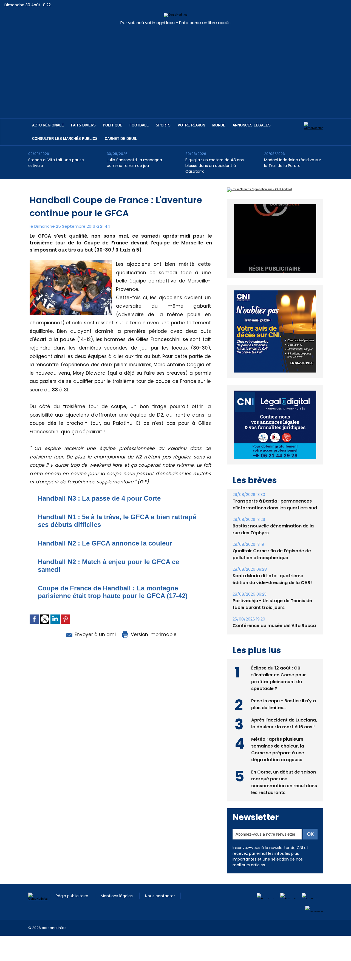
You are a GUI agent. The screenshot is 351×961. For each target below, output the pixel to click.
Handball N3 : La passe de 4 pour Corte (99, 498)
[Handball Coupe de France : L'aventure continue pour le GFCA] (71, 261)
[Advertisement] (175, 69)
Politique (112, 125)
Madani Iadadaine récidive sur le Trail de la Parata (292, 162)
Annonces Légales (252, 125)
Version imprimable (153, 634)
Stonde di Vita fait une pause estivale (56, 162)
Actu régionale (48, 125)
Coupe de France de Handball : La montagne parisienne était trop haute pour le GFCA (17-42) (113, 591)
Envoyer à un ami (94, 634)
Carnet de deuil (121, 139)
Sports (163, 125)
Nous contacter (160, 896)
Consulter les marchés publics (65, 139)
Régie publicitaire (72, 896)
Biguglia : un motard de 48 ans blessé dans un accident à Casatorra (214, 165)
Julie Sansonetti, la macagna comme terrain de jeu (134, 162)
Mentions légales (117, 896)
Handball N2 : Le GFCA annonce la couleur (105, 543)
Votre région (191, 125)
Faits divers (83, 125)
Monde (218, 125)
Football (139, 125)
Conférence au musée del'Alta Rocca (274, 625)
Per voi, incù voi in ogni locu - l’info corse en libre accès (175, 22)
